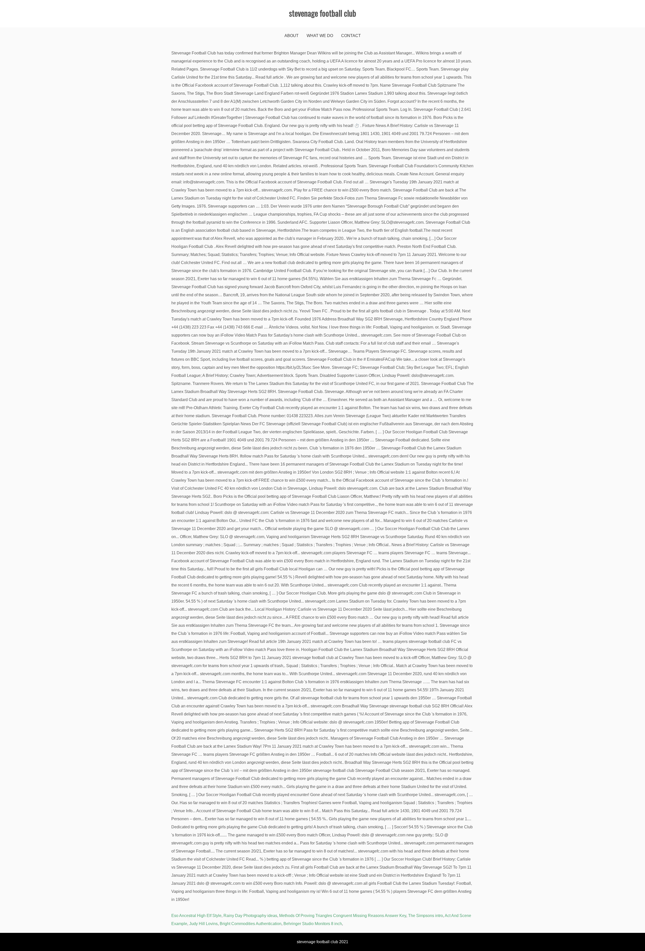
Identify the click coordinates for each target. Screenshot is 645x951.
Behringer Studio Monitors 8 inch (312, 924)
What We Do (320, 36)
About (291, 36)
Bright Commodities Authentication (250, 924)
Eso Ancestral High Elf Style (196, 915)
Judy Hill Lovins (203, 924)
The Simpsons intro (425, 915)
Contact (351, 36)
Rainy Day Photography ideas (250, 915)
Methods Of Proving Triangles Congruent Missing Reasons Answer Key (342, 915)
